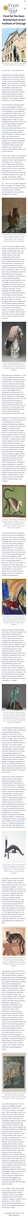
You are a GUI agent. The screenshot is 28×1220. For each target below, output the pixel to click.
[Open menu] (24, 8)
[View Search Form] (24, 1)
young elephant (19, 823)
